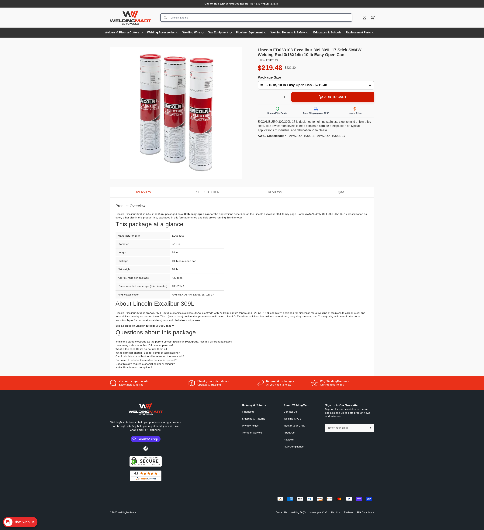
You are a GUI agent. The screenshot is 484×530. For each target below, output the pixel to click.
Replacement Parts (358, 32)
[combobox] (256, 17)
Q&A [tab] (341, 192)
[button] (372, 17)
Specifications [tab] (209, 192)
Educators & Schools (327, 32)
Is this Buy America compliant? (134, 367)
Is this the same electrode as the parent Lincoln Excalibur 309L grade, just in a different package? (174, 341)
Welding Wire (191, 32)
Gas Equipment (218, 32)
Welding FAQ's (292, 418)
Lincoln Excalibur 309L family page (275, 213)
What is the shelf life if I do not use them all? (142, 348)
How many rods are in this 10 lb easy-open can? (144, 345)
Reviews (289, 439)
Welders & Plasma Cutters (122, 32)
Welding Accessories (161, 32)
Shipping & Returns (253, 418)
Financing (248, 411)
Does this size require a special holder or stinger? (145, 363)
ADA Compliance (294, 446)
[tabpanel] (242, 286)
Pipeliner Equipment (249, 32)
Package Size (269, 77)
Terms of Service (252, 432)
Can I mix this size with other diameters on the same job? (150, 356)
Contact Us (290, 411)
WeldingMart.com (127, 512)
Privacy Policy (250, 425)
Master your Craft (294, 425)
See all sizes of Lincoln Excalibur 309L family (145, 325)
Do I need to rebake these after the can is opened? (146, 360)
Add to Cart (335, 97)
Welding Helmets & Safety (288, 32)
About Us (289, 432)
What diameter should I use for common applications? (148, 352)
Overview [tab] (143, 192)
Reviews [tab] (275, 192)
